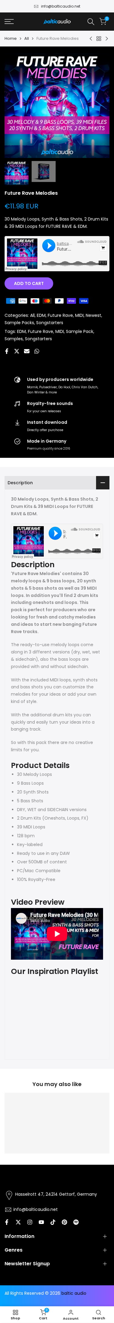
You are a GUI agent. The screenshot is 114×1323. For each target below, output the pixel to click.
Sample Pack (79, 331)
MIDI (79, 315)
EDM (41, 315)
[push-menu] (9, 21)
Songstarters (49, 323)
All (26, 38)
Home (11, 38)
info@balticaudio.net (60, 6)
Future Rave (60, 315)
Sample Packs (19, 323)
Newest (93, 315)
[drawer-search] (91, 21)
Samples (14, 339)
